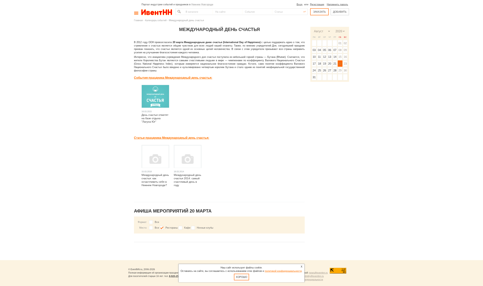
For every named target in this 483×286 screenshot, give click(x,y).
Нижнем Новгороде (202, 4)
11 (319, 56)
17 (314, 63)
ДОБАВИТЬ (340, 11)
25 (319, 70)
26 (324, 70)
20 (329, 63)
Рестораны (171, 227)
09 (345, 50)
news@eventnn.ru (318, 272)
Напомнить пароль (337, 4)
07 (334, 50)
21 (334, 63)
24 (314, 70)
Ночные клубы (205, 227)
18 (319, 63)
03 (314, 50)
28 (334, 70)
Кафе (187, 227)
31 (314, 77)
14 (334, 56)
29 (339, 70)
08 (339, 50)
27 (329, 70)
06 (329, 50)
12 (324, 56)
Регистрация (317, 4)
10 (314, 56)
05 (324, 50)
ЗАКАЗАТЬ (319, 11)
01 (339, 43)
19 (324, 63)
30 (345, 70)
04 (319, 50)
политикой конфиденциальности (283, 271)
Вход (299, 4)
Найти (179, 11)
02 (345, 43)
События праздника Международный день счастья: (173, 77)
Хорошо (241, 277)
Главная (138, 20)
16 (345, 56)
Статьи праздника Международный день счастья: (171, 137)
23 (345, 63)
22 (339, 63)
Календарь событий (156, 20)
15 (339, 56)
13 (329, 56)
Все (157, 222)
